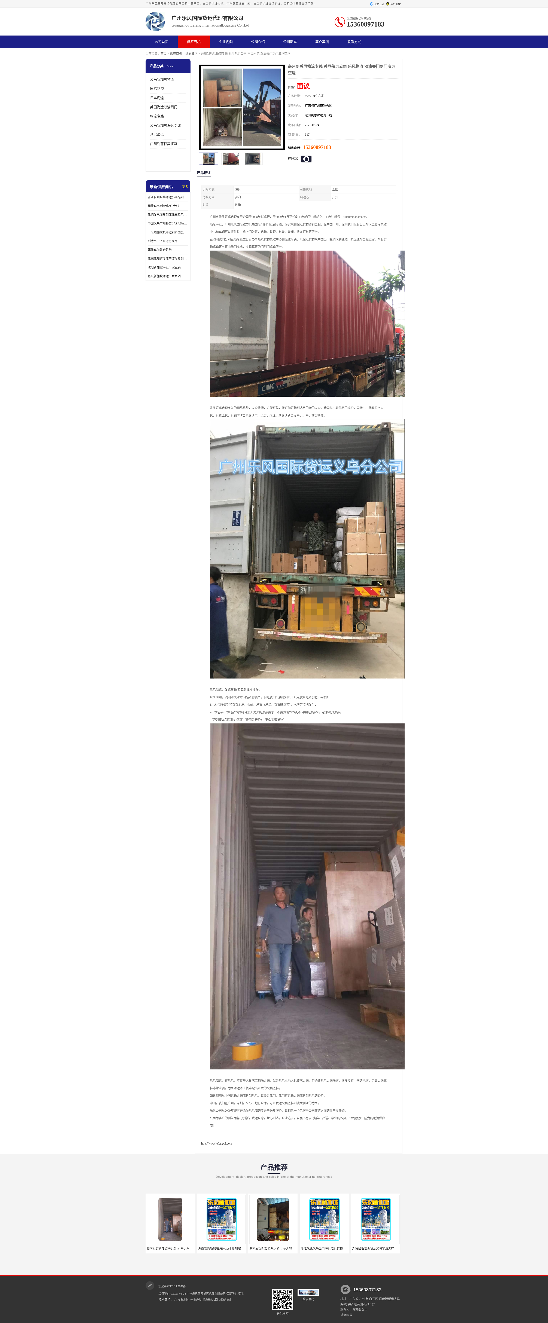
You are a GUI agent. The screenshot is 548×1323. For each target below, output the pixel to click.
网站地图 (225, 1299)
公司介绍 (258, 42)
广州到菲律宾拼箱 (163, 144)
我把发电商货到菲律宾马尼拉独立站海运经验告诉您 (168, 214)
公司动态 (290, 42)
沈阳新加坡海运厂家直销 (164, 267)
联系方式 (354, 42)
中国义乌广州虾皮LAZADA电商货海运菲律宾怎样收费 (168, 223)
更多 (185, 187)
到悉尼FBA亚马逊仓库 (162, 241)
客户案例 (322, 42)
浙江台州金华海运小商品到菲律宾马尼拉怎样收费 (168, 197)
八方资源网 (181, 1299)
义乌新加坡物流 (162, 79)
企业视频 (226, 42)
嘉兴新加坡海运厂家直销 (164, 276)
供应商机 (194, 42)
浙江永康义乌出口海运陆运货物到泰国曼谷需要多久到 (249, 1248)
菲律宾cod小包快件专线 (163, 206)
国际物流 (157, 89)
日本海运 (157, 98)
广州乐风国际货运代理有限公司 (206, 1293)
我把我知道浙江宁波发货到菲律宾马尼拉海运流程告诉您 (168, 258)
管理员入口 (210, 1299)
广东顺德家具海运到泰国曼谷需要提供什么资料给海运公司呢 (168, 232)
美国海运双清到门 (163, 107)
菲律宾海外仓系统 (160, 249)
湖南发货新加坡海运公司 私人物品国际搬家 (191, 1248)
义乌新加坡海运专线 (165, 125)
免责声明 (196, 1299)
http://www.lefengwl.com (216, 1143)
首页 (164, 53)
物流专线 (157, 116)
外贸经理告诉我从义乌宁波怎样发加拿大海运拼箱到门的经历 (305, 1248)
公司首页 (161, 42)
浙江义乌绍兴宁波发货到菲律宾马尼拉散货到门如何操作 (353, 1248)
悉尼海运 (191, 53)
